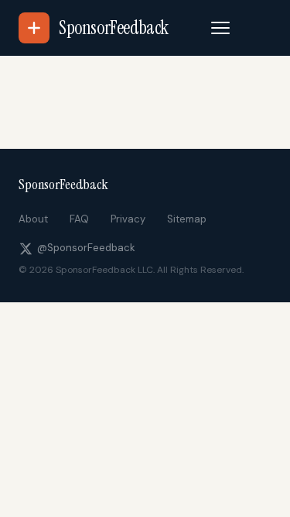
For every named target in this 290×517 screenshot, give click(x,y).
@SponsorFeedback (86, 247)
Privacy (128, 219)
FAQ (79, 219)
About (33, 219)
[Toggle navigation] (220, 28)
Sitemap (186, 219)
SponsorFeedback (63, 184)
